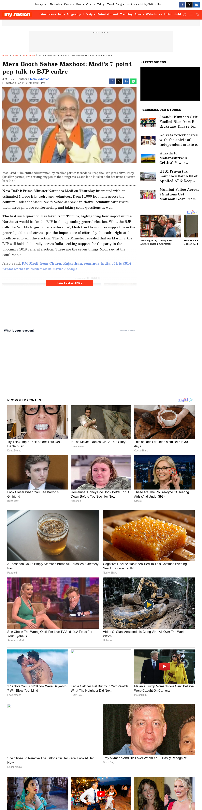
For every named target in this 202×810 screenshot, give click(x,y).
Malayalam (41, 4)
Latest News (47, 14)
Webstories (154, 14)
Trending (126, 14)
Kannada (69, 4)
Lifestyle (89, 14)
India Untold (172, 14)
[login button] (185, 14)
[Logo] (19, 14)
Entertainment (107, 14)
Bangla (120, 4)
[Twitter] (189, 4)
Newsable (56, 4)
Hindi (128, 4)
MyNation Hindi (153, 4)
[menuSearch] (197, 14)
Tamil (110, 4)
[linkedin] (196, 4)
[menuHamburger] (191, 15)
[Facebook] (182, 4)
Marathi (138, 4)
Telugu (101, 4)
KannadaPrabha (85, 4)
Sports (139, 14)
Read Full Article (69, 282)
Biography (74, 14)
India (61, 14)
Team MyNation (39, 79)
